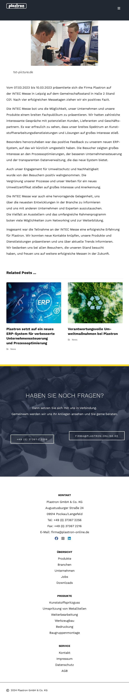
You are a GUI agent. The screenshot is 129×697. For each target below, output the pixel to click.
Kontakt (64, 652)
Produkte (64, 558)
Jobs (64, 576)
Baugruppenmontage (64, 632)
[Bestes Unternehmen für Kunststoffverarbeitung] (16, 6)
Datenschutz (64, 664)
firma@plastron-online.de (70, 532)
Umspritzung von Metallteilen (64, 608)
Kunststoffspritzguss (64, 602)
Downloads (64, 582)
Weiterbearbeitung (64, 614)
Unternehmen (65, 570)
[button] (119, 8)
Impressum (64, 658)
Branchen (64, 564)
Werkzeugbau (64, 620)
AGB (64, 671)
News (13, 349)
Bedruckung (64, 626)
